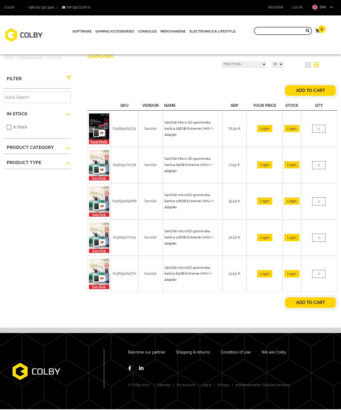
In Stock (20, 127)
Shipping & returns (193, 352)
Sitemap (163, 385)
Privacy (223, 385)
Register (275, 7)
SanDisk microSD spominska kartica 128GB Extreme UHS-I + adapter (188, 201)
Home (9, 58)
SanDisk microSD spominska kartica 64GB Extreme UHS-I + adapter (188, 274)
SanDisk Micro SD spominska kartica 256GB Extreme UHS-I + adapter (189, 128)
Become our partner (146, 352)
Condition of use (236, 352)
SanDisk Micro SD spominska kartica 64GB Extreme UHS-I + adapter (188, 165)
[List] (316, 65)
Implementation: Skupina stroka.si (262, 385)
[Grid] (307, 65)
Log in (297, 7)
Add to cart (310, 90)
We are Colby (273, 352)
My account (186, 385)
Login (264, 129)
